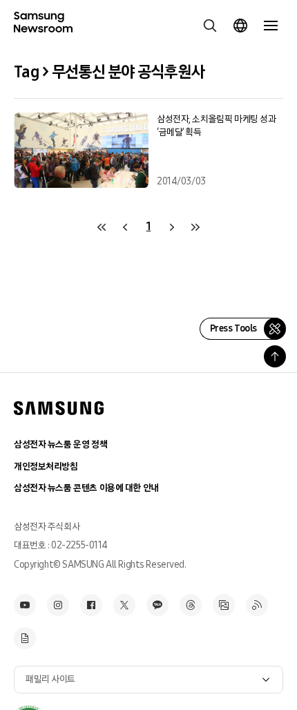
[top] (275, 356)
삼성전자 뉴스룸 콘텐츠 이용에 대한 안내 (86, 488)
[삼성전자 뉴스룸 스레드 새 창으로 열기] (191, 605)
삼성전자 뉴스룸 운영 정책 (60, 444)
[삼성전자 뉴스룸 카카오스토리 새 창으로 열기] (157, 605)
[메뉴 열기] (270, 25)
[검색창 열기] (210, 25)
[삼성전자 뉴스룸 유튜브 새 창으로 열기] (25, 605)
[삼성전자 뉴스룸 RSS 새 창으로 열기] (257, 605)
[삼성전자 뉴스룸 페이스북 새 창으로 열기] (91, 605)
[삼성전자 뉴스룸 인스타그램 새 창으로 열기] (58, 605)
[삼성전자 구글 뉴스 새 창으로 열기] (25, 638)
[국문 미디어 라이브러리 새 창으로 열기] (224, 605)
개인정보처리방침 (46, 466)
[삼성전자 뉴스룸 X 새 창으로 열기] (124, 605)
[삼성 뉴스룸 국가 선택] (240, 25)
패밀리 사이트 (50, 679)
